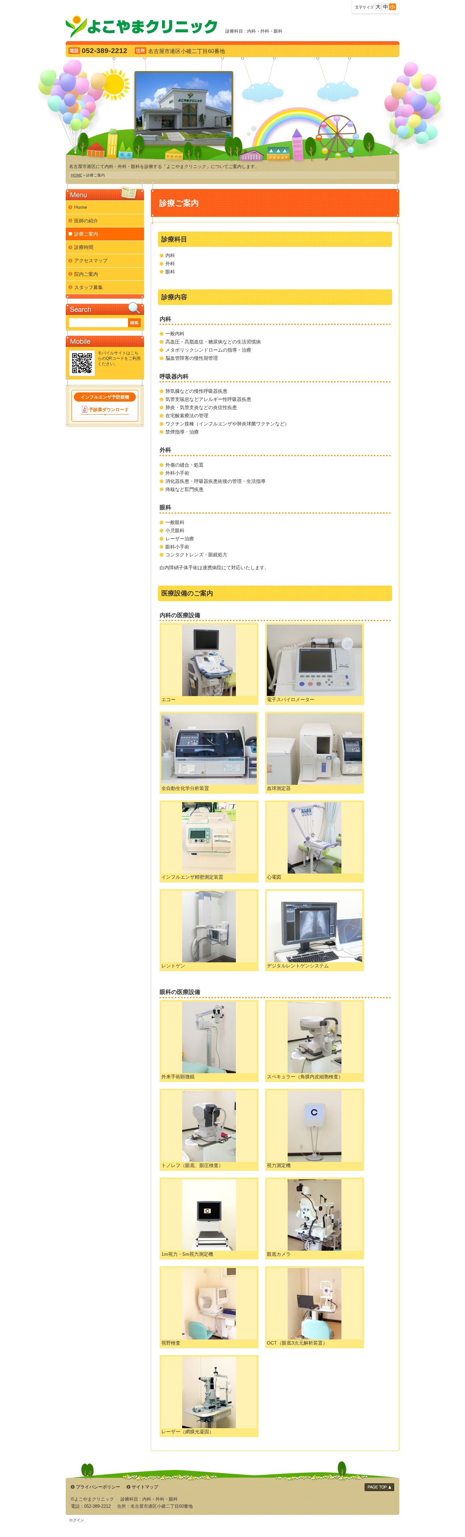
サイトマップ (145, 1486)
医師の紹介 (86, 220)
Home (80, 207)
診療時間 (83, 247)
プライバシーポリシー (98, 1486)
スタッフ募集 (88, 287)
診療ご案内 (86, 234)
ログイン (76, 1520)
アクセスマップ (91, 260)
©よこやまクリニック (92, 1499)
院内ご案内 (86, 274)
